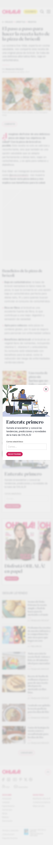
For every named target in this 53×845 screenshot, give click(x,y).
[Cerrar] (46, 389)
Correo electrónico (14, 442)
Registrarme (14, 454)
